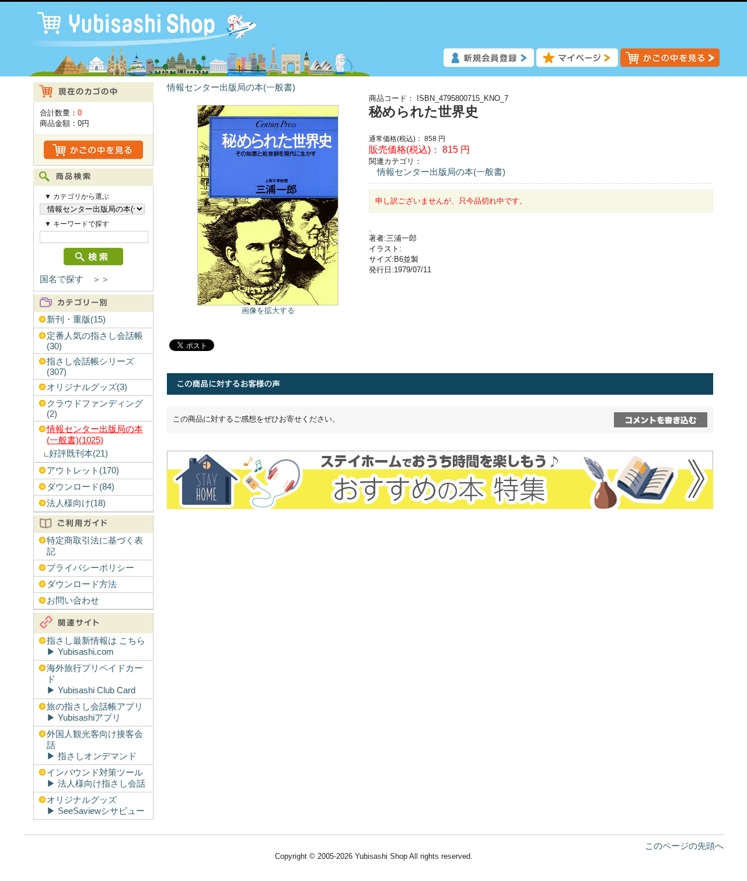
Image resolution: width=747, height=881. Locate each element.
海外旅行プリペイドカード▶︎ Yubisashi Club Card (95, 679)
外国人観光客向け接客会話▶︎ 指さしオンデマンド (95, 745)
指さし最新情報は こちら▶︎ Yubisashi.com (96, 646)
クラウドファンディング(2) (95, 409)
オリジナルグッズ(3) (87, 387)
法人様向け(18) (76, 503)
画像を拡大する (268, 310)
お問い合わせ (73, 600)
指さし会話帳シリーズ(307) (90, 367)
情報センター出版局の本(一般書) (231, 87)
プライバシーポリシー (90, 568)
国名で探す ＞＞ (75, 279)
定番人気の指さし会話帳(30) (95, 341)
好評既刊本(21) (78, 453)
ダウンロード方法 (82, 584)
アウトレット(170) (83, 470)
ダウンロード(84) (80, 487)
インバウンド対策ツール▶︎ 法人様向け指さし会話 (96, 778)
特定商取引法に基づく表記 (95, 546)
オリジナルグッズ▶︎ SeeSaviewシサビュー (96, 805)
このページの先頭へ (684, 846)
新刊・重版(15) (76, 319)
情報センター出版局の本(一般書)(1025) (95, 434)
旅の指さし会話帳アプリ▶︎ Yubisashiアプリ (95, 712)
